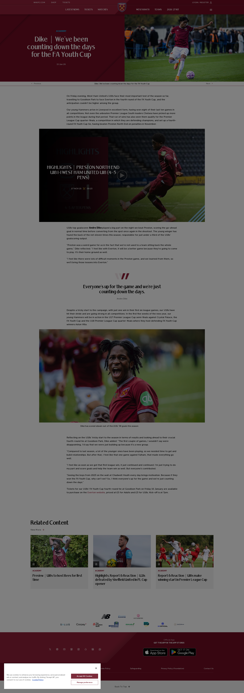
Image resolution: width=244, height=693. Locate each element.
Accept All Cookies (84, 676)
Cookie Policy (37, 680)
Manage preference (84, 682)
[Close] (96, 668)
